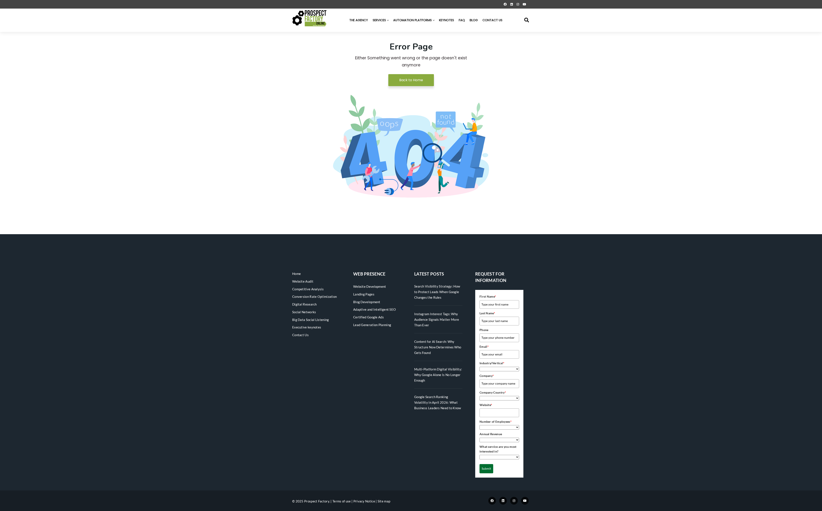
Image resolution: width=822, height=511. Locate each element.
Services (379, 20)
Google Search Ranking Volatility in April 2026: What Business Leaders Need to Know (437, 402)
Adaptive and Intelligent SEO (374, 309)
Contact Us (492, 20)
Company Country (493, 392)
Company (487, 376)
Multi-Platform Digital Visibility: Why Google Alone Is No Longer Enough (438, 374)
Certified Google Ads (368, 317)
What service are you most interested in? (498, 449)
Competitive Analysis (308, 289)
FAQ (462, 20)
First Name (488, 296)
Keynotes (446, 20)
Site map (384, 501)
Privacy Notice (364, 501)
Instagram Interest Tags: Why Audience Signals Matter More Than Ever (436, 319)
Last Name (487, 313)
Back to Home (411, 80)
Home (296, 274)
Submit (486, 468)
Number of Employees (496, 421)
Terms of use (341, 501)
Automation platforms (412, 20)
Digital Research (304, 304)
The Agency (358, 20)
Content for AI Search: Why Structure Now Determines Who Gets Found (437, 347)
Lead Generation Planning (372, 325)
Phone (484, 330)
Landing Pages (363, 294)
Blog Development (366, 302)
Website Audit (302, 281)
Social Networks (304, 312)
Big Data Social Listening (310, 320)
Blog (474, 20)
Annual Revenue (491, 434)
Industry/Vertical (492, 363)
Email (484, 346)
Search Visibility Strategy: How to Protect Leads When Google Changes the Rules (437, 291)
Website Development (369, 286)
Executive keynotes (306, 327)
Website (486, 405)
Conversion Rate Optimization (314, 296)
